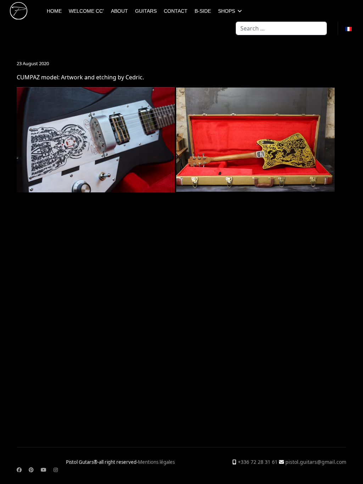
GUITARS (146, 11)
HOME (54, 11)
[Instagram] (56, 469)
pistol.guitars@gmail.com (315, 461)
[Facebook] (19, 469)
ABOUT (119, 11)
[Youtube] (43, 469)
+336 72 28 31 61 (258, 461)
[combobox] (281, 28)
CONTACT (176, 11)
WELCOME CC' (86, 11)
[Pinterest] (31, 469)
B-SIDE (203, 11)
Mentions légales (156, 462)
